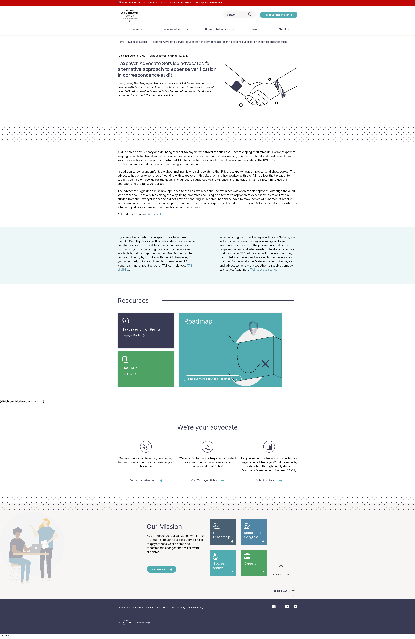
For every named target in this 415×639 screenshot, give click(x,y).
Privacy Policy (195, 607)
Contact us (124, 607)
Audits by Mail (151, 214)
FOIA (165, 607)
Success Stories (138, 42)
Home (121, 42)
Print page (281, 591)
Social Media (153, 607)
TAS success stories (263, 269)
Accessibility (178, 607)
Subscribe (138, 607)
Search (231, 14)
